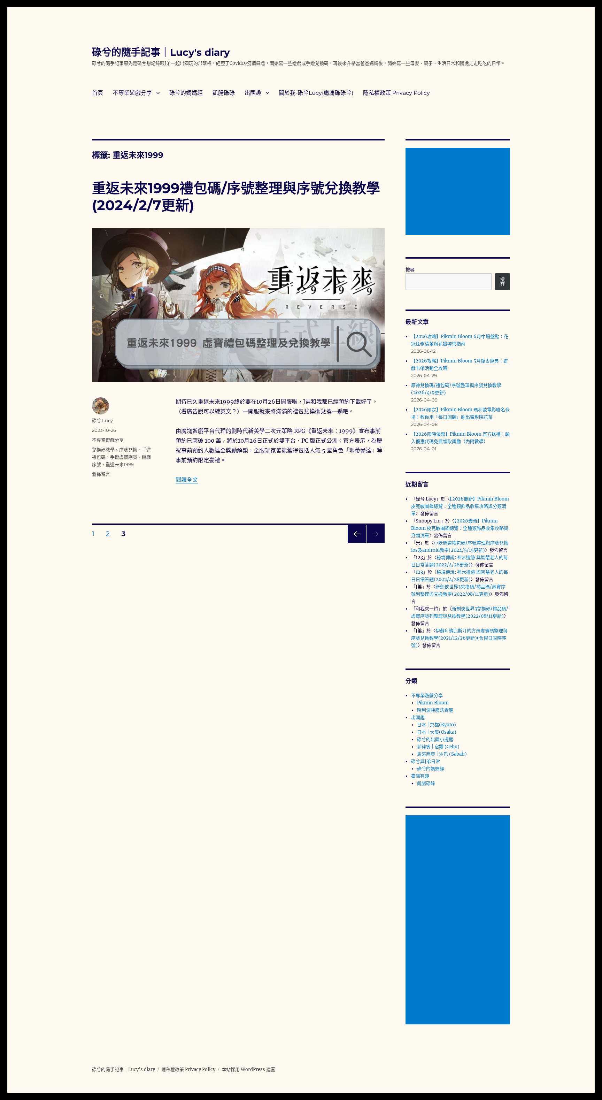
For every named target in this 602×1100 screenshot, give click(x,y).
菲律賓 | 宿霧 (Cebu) (438, 747)
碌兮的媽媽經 (186, 93)
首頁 (97, 93)
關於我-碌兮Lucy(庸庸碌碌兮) (316, 93)
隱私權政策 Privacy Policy (396, 93)
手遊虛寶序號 (123, 457)
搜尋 (410, 270)
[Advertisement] (459, 192)
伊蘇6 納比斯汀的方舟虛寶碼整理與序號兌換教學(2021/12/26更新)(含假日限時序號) (459, 638)
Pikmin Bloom (433, 703)
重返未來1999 (120, 464)
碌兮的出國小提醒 (435, 739)
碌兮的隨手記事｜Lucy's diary (161, 52)
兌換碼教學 (103, 449)
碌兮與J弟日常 (425, 761)
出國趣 (253, 93)
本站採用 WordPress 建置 (248, 1069)
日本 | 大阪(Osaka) (436, 732)
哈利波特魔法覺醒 (435, 710)
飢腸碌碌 (224, 93)
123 (419, 572)
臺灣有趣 (420, 776)
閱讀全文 (187, 479)
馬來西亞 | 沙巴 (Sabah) (442, 754)
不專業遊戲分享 (132, 93)
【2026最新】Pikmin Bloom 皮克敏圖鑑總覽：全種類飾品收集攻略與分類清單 (460, 506)
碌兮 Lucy (102, 420)
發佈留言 (101, 474)
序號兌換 (128, 449)
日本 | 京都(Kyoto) (436, 725)
